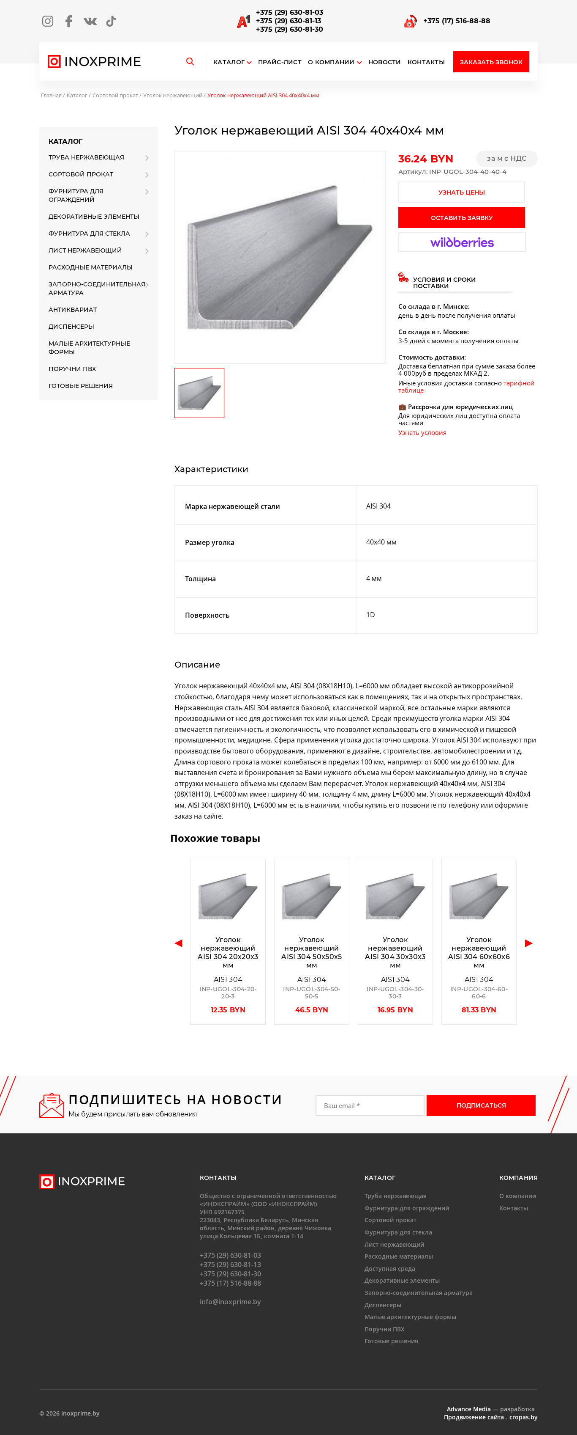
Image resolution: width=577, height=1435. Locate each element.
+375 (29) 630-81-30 (289, 29)
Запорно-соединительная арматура (97, 288)
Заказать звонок (491, 62)
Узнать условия (422, 432)
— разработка (491, 1409)
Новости (384, 62)
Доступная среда (390, 1269)
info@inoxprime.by (230, 1301)
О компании (331, 62)
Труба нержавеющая (86, 157)
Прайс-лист (280, 62)
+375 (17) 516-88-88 (456, 21)
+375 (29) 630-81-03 (289, 12)
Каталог (229, 62)
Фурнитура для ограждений (76, 195)
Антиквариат (73, 309)
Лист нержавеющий (85, 250)
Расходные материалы (91, 267)
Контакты (426, 62)
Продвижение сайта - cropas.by (491, 1417)
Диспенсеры (71, 326)
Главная (51, 95)
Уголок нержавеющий (172, 95)
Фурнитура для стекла (89, 233)
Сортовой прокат (115, 95)
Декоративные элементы (94, 216)
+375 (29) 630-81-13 (288, 21)
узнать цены (461, 192)
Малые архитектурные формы (89, 348)
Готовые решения (81, 386)
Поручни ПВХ (72, 369)
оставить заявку (462, 218)
